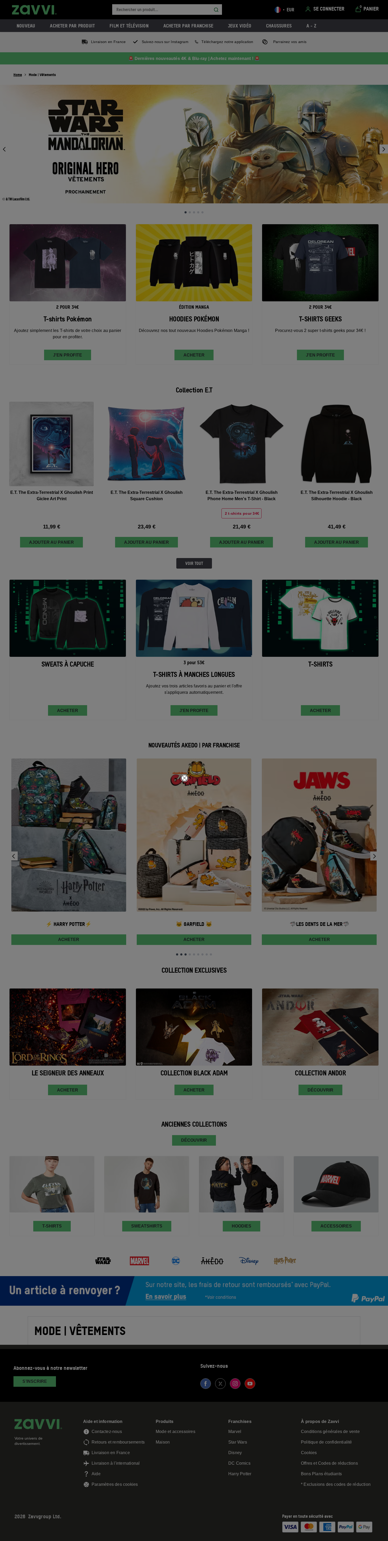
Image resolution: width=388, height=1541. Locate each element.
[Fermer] (184, 778)
